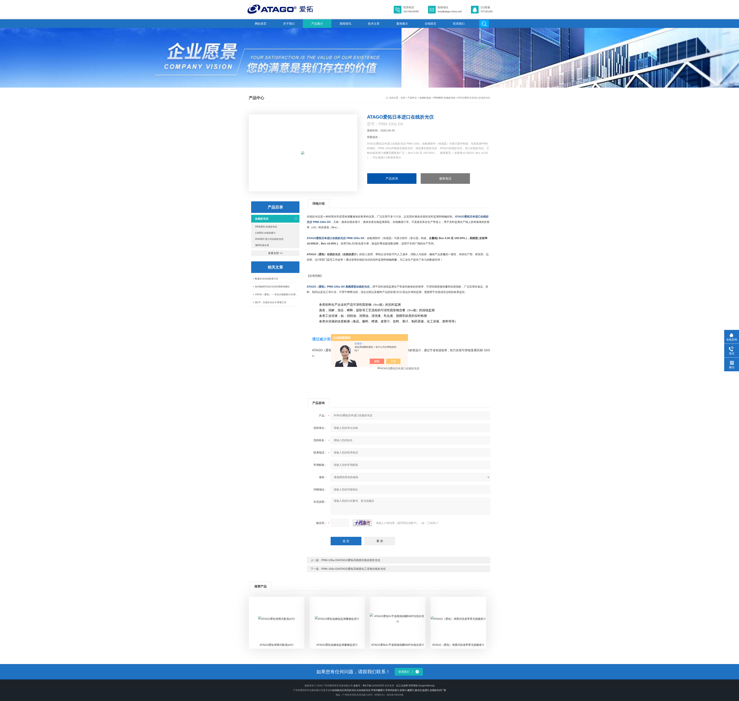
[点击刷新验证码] (362, 523)
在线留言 (430, 23)
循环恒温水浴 (262, 245)
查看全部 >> (275, 253)
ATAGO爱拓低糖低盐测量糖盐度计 (337, 644)
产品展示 (317, 23)
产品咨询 (392, 178)
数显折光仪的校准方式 (266, 278)
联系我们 (459, 23)
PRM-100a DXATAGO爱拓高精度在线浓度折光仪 (350, 560)
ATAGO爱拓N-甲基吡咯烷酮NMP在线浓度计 (397, 644)
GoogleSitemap (426, 685)
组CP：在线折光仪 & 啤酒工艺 (270, 302)
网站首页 (260, 23)
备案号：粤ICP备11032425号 (368, 685)
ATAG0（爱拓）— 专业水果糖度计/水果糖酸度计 (277, 294)
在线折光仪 (425, 97)
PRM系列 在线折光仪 (444, 97)
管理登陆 (413, 685)
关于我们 (289, 23)
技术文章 (374, 23)
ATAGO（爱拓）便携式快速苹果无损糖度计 (458, 644)
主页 (402, 97)
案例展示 (402, 23)
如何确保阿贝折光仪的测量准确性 (272, 286)
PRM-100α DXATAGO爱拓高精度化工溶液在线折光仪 (353, 568)
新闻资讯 (345, 23)
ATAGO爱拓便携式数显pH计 (277, 644)
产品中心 (412, 97)
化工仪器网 (402, 685)
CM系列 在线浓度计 (265, 233)
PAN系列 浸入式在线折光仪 (269, 239)
